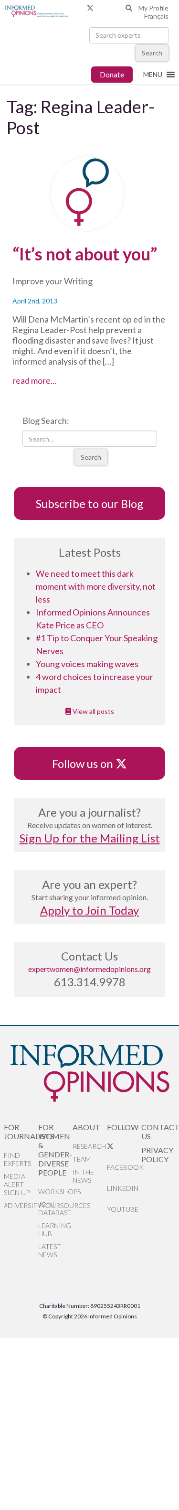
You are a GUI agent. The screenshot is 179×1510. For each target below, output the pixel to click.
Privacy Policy (157, 1154)
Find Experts (17, 1159)
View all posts (92, 711)
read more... (45, 380)
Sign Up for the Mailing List (90, 837)
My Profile (153, 8)
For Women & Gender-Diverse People (55, 1149)
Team (82, 1159)
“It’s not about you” (84, 253)
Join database (54, 1208)
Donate (112, 74)
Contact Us (158, 1131)
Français (156, 16)
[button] (152, 74)
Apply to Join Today (89, 910)
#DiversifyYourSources (21, 1205)
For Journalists (21, 1131)
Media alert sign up (17, 1184)
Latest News (49, 1250)
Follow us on (87, 763)
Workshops (55, 1191)
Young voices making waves (87, 663)
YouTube (122, 1209)
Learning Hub (54, 1229)
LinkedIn (122, 1188)
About (86, 1127)
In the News (83, 1176)
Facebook (124, 1167)
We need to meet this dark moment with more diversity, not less (96, 586)
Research (89, 1146)
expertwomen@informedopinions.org (89, 968)
